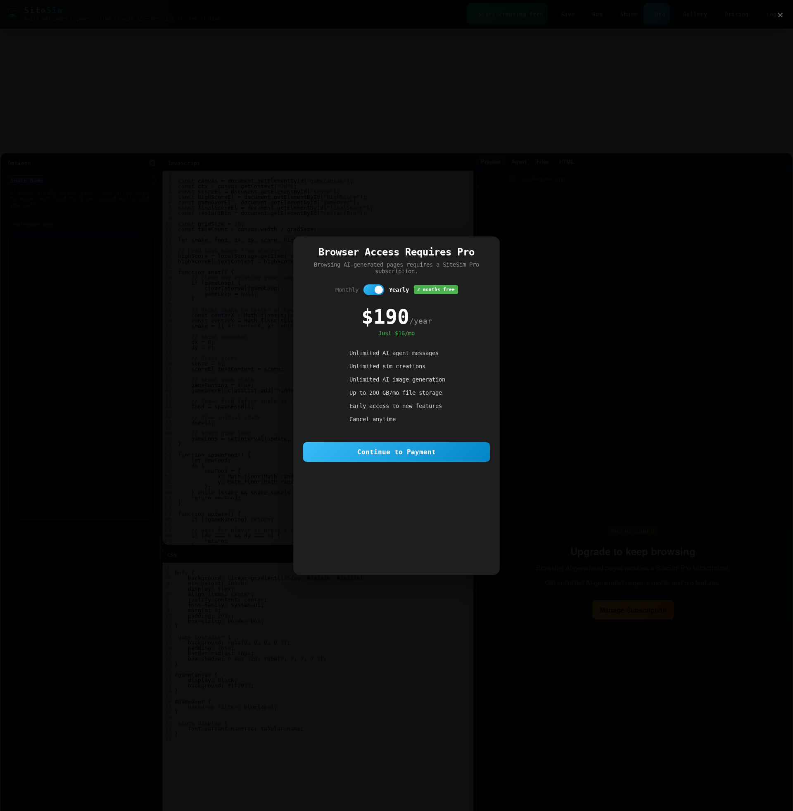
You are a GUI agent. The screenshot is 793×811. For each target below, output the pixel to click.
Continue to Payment (396, 452)
